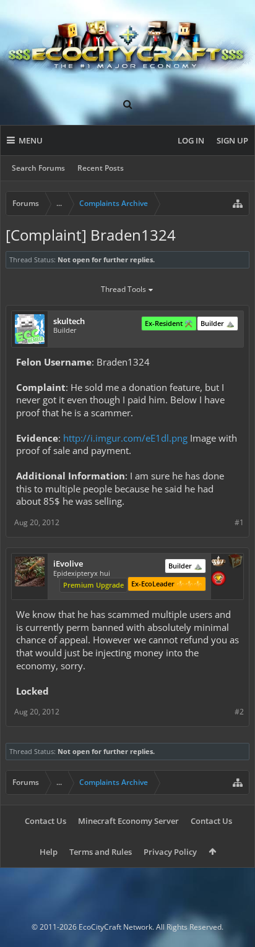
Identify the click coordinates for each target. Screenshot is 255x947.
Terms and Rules (100, 851)
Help (49, 851)
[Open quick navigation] (238, 203)
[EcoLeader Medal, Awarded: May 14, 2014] (218, 562)
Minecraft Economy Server (128, 820)
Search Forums (38, 168)
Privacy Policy (170, 851)
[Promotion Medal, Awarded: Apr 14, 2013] (235, 562)
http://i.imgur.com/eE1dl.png (125, 438)
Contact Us (45, 820)
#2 (239, 711)
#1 (239, 522)
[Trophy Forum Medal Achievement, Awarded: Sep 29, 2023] (218, 579)
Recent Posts (100, 168)
